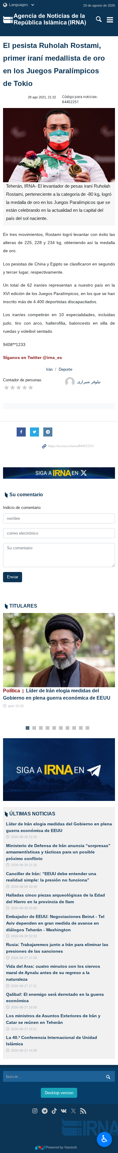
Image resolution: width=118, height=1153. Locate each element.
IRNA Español (50, 20)
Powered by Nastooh (61, 1147)
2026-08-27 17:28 (24, 958)
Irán (49, 369)
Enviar (12, 577)
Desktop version (59, 1093)
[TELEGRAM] (45, 1111)
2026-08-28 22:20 (24, 837)
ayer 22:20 (16, 706)
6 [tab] (61, 728)
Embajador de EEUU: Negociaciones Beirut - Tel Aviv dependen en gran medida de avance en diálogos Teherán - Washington (55, 923)
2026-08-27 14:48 (24, 1050)
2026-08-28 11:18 (24, 865)
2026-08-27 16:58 (24, 1007)
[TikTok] (54, 1111)
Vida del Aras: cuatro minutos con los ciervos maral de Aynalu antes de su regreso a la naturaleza (53, 973)
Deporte (65, 369)
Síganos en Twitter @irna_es (32, 357)
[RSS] (83, 1111)
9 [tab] (81, 728)
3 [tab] (41, 728)
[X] (73, 1111)
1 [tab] (28, 728)
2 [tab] (34, 728)
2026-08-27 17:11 (24, 986)
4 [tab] (48, 728)
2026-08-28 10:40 (24, 908)
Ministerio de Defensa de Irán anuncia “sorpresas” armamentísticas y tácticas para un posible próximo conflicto (58, 852)
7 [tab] (68, 728)
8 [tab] (74, 728)
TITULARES (23, 605)
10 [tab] (87, 728)
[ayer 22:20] (59, 650)
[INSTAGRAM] (35, 1111)
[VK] (64, 1111)
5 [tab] (54, 728)
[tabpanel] (59, 661)
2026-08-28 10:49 (24, 886)
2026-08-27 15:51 (24, 1029)
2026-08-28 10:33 (24, 936)
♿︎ (104, 1138)
